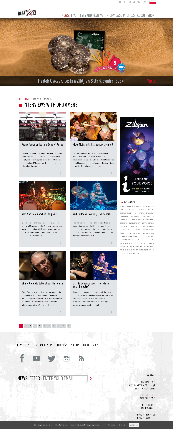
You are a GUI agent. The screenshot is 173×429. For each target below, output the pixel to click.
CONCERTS (131, 210)
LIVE (73, 16)
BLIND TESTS (150, 206)
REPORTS (135, 250)
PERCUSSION (124, 246)
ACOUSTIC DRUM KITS (126, 206)
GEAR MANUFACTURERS (146, 226)
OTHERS (143, 243)
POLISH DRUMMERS (136, 246)
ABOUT (141, 16)
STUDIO (151, 250)
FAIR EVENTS (124, 226)
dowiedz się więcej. (119, 425)
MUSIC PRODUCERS (126, 243)
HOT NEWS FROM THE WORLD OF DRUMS (142, 233)
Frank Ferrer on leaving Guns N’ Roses (42, 145)
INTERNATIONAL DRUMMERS (129, 236)
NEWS (65, 16)
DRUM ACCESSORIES (126, 213)
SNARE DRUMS (144, 250)
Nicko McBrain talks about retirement (93, 145)
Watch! (153, 81)
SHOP (95, 345)
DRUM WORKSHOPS (135, 223)
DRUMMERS (135, 216)
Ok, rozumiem (134, 425)
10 (63, 326)
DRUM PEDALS (124, 220)
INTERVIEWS (113, 16)
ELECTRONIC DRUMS (148, 223)
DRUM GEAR (150, 213)
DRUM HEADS (124, 216)
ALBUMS (136, 206)
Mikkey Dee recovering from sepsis (91, 214)
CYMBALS (151, 210)
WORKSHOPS (136, 253)
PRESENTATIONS (149, 246)
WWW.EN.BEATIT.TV (148, 398)
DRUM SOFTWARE (148, 220)
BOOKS (122, 210)
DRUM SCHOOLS (136, 220)
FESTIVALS (134, 226)
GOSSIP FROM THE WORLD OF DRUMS (143, 230)
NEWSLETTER (28, 378)
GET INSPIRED (124, 230)
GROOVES (122, 233)
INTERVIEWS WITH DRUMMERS (129, 240)
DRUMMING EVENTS (148, 216)
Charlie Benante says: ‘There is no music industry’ (91, 285)
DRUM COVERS (139, 213)
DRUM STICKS (124, 223)
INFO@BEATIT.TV (149, 395)
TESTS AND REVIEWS (91, 16)
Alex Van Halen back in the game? (40, 214)
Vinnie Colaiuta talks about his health (42, 284)
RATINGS (129, 250)
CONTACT (151, 375)
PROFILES (129, 16)
